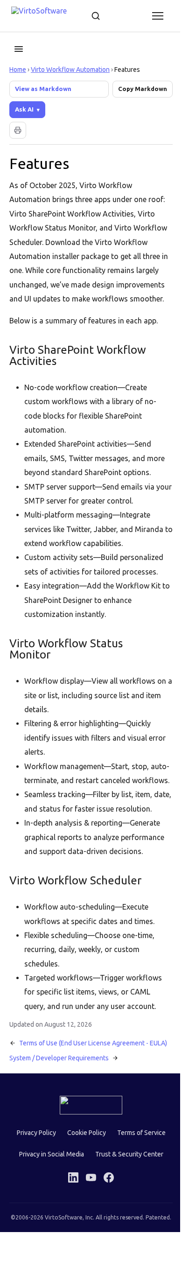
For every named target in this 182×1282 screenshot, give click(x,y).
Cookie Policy (82, 1182)
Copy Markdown (142, 88)
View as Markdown (43, 88)
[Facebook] (105, 1227)
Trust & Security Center (125, 1204)
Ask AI (24, 109)
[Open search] (95, 15)
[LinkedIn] (70, 1227)
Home (17, 69)
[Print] (17, 130)
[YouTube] (88, 1227)
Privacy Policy (32, 1182)
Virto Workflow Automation (70, 69)
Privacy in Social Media (47, 1204)
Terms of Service (137, 1182)
